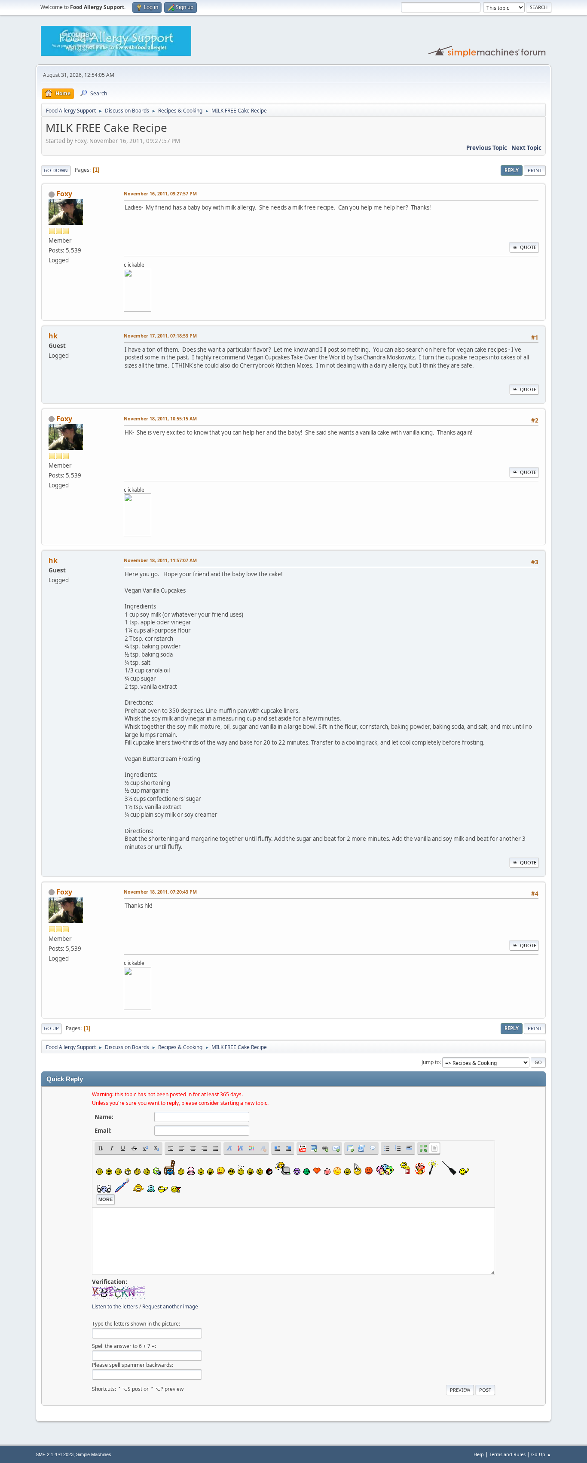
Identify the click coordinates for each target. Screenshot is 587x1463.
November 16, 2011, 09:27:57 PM (160, 193)
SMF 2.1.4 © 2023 (54, 1454)
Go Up (51, 1028)
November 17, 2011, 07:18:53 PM (160, 335)
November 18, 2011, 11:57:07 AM (160, 560)
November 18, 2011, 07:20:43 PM (160, 891)
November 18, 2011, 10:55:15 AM (160, 418)
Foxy (64, 193)
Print (535, 170)
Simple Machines (93, 1454)
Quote (528, 247)
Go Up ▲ (541, 1454)
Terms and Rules (507, 1454)
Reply (511, 170)
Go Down (56, 170)
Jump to (431, 1061)
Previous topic (486, 148)
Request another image (170, 1306)
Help (479, 1454)
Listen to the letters (115, 1306)
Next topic (526, 148)
